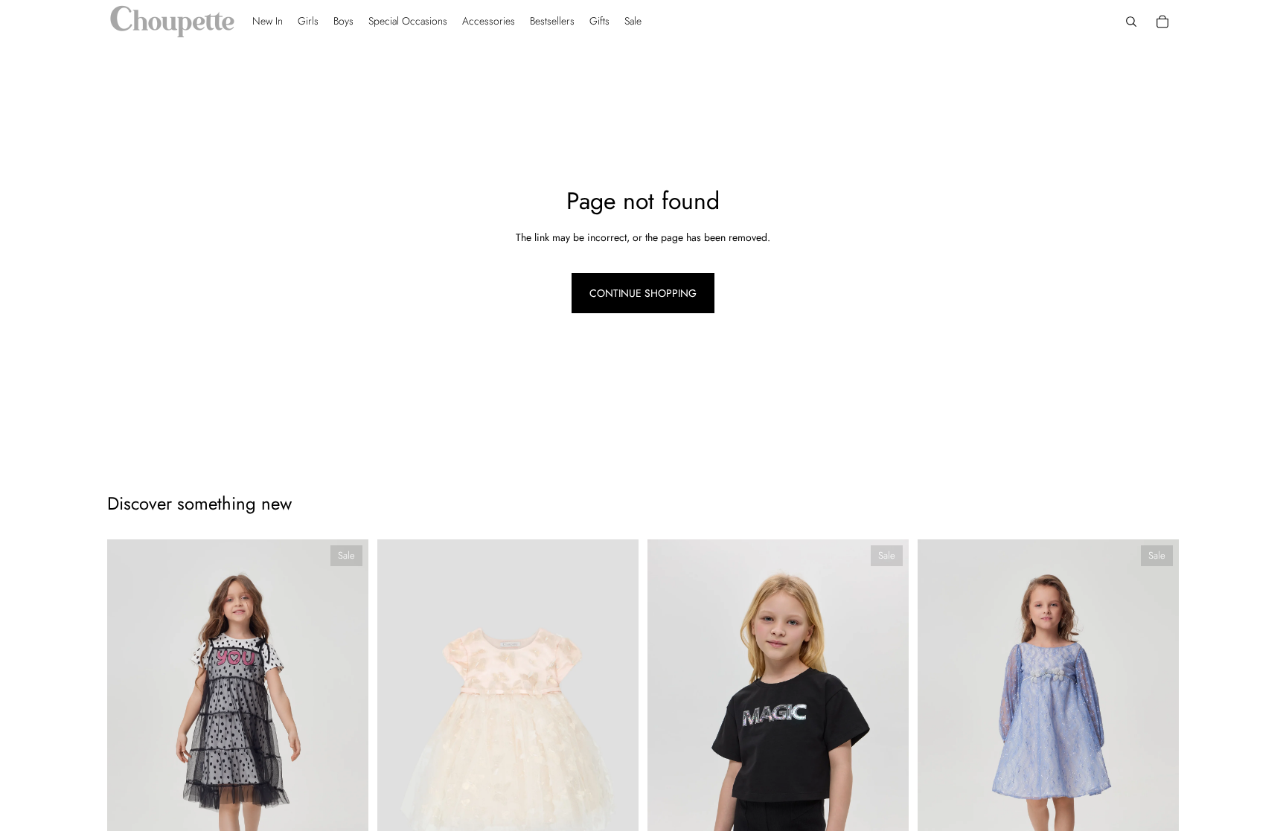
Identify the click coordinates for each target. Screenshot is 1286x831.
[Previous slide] (129, 734)
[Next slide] (346, 734)
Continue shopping (643, 293)
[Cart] (1162, 21)
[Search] (1131, 21)
